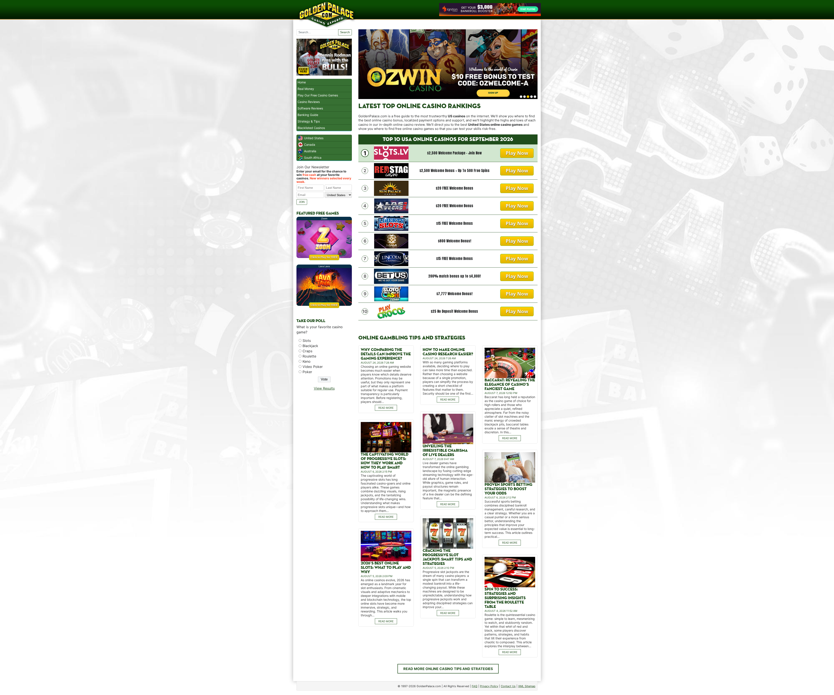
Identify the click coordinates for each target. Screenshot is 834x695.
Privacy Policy (489, 686)
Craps (307, 351)
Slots (307, 340)
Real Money (306, 89)
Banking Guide (308, 115)
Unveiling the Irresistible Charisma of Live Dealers (445, 450)
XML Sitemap (526, 686)
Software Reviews (310, 108)
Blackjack (310, 346)
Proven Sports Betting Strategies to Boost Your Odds (508, 489)
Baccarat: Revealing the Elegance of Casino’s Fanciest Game (510, 384)
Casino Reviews (309, 102)
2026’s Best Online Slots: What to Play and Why (386, 567)
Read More (386, 407)
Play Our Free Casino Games (318, 95)
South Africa (312, 157)
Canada (309, 144)
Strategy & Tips (309, 121)
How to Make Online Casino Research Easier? (448, 352)
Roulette (309, 356)
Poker (307, 372)
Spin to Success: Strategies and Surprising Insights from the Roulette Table (505, 598)
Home (302, 82)
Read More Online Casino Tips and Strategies (448, 669)
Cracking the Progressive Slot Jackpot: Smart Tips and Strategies (447, 557)
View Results (324, 388)
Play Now (517, 153)
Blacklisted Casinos (311, 128)
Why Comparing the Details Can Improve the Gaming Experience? (386, 354)
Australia (310, 151)
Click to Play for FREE (324, 257)
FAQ (474, 686)
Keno (307, 361)
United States (313, 138)
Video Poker (313, 366)
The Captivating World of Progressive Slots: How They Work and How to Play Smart (384, 461)
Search (345, 32)
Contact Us (508, 686)
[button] (521, 96)
